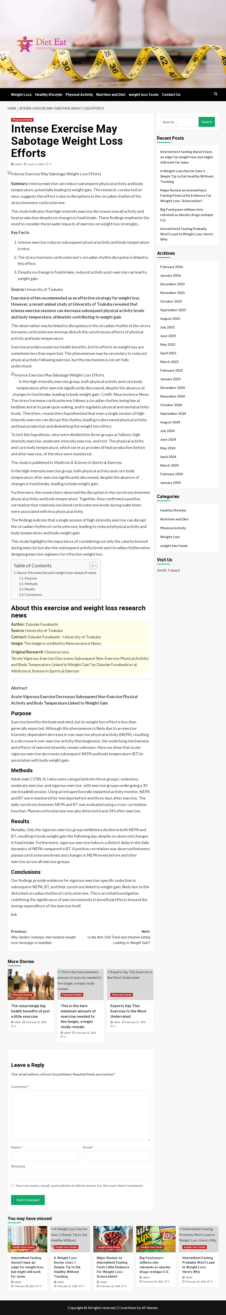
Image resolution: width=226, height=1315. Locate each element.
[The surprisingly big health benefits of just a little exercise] (31, 984)
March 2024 (169, 465)
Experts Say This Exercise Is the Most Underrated (128, 1011)
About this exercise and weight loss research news (56, 572)
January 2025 (170, 379)
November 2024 (172, 396)
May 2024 (167, 448)
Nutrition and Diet (110, 95)
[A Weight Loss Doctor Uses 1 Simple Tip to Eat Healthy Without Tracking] (70, 1239)
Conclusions (33, 595)
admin (18, 164)
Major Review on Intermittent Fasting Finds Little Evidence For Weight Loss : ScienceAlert (185, 195)
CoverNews (127, 1307)
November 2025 (172, 293)
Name (17, 1147)
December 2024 (172, 388)
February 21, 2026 (135, 1022)
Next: (118, 937)
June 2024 (168, 439)
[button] (215, 94)
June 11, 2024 (36, 164)
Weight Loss (21, 95)
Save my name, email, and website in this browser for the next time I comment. (79, 1185)
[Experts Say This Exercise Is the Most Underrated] (130, 984)
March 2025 (169, 362)
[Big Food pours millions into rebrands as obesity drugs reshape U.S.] (156, 1239)
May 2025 (167, 344)
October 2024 (171, 405)
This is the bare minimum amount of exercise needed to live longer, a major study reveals (78, 1016)
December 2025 (172, 284)
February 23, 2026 (36, 1022)
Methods (31, 584)
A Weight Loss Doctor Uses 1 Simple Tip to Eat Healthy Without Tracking (187, 176)
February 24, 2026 (196, 1281)
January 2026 (170, 275)
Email (88, 1147)
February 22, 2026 (86, 1032)
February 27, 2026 (67, 1286)
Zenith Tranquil (168, 570)
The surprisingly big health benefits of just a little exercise (30, 1011)
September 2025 (173, 310)
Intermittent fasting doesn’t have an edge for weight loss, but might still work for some (186, 157)
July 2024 (167, 431)
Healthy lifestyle (48, 95)
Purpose (31, 578)
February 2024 (171, 474)
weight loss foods (144, 95)
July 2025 (167, 327)
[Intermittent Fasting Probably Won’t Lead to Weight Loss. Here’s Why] (198, 1239)
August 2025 (170, 319)
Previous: (43, 937)
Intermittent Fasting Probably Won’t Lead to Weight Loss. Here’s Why (186, 234)
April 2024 (168, 457)
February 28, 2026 (25, 1286)
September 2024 (173, 413)
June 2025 (168, 336)
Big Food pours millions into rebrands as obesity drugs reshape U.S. (186, 214)
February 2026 (171, 267)
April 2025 (168, 353)
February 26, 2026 (110, 1286)
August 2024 (170, 422)
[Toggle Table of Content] (91, 566)
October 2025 (171, 301)
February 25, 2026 (153, 1281)
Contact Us (171, 95)
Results (30, 589)
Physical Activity (79, 95)
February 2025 (171, 370)
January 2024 (170, 483)
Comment (20, 1086)
